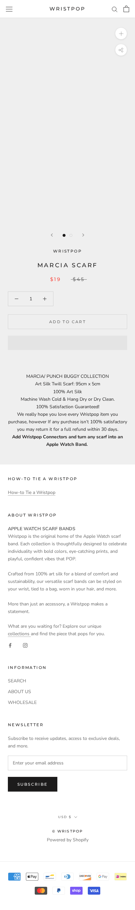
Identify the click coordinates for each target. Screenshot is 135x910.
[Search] (115, 9)
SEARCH (17, 681)
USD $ (64, 817)
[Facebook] (10, 645)
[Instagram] (25, 645)
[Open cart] (126, 9)
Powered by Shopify (67, 840)
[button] (67, 343)
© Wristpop (67, 831)
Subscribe (32, 784)
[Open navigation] (9, 9)
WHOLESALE (22, 702)
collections (19, 634)
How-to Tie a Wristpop (31, 492)
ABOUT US (19, 692)
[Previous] (52, 235)
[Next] (83, 235)
